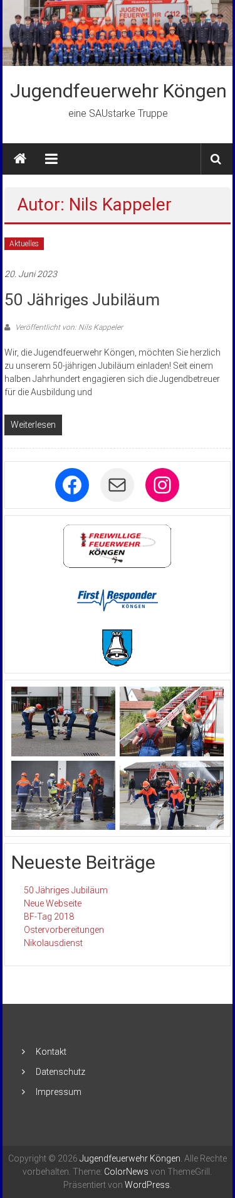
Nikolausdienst (53, 943)
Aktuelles (24, 243)
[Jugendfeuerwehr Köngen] (118, 33)
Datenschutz (60, 1072)
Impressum (58, 1092)
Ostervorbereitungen (64, 930)
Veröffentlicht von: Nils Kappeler (68, 327)
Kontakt (51, 1052)
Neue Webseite (52, 903)
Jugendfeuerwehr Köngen (118, 91)
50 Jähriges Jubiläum (82, 299)
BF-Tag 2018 (49, 917)
